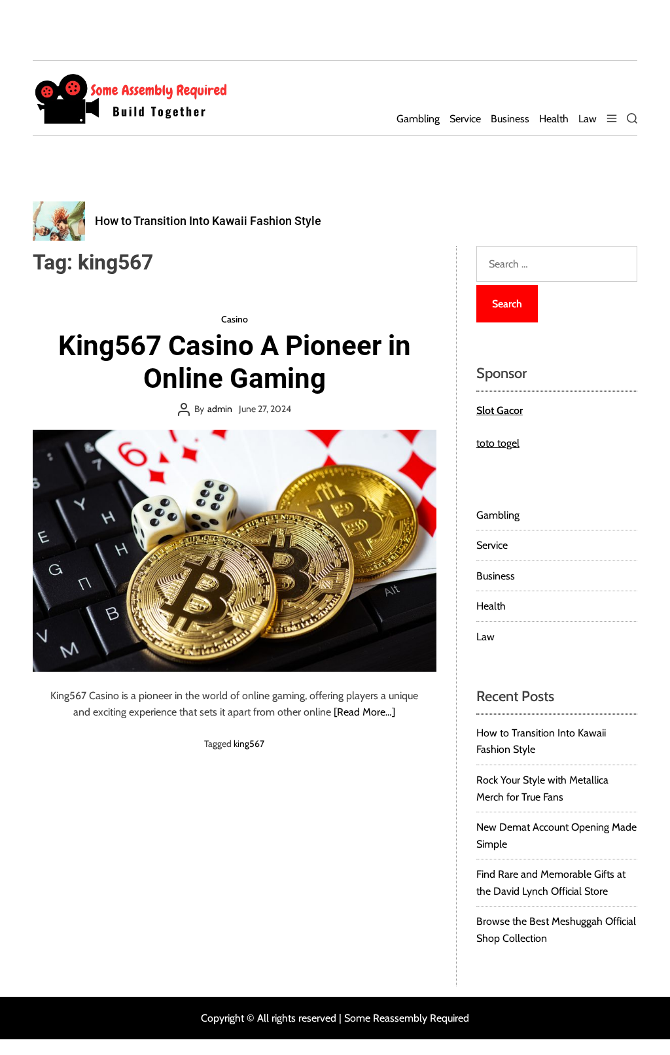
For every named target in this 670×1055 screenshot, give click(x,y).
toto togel (498, 443)
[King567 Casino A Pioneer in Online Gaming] (234, 551)
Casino (234, 319)
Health (554, 118)
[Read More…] (364, 712)
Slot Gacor (499, 410)
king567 (249, 744)
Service (465, 118)
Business (510, 118)
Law (587, 118)
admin (219, 409)
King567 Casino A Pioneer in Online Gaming (234, 362)
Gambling (418, 118)
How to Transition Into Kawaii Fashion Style (208, 221)
